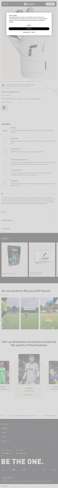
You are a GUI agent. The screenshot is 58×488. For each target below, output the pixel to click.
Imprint (33, 32)
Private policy (26, 32)
